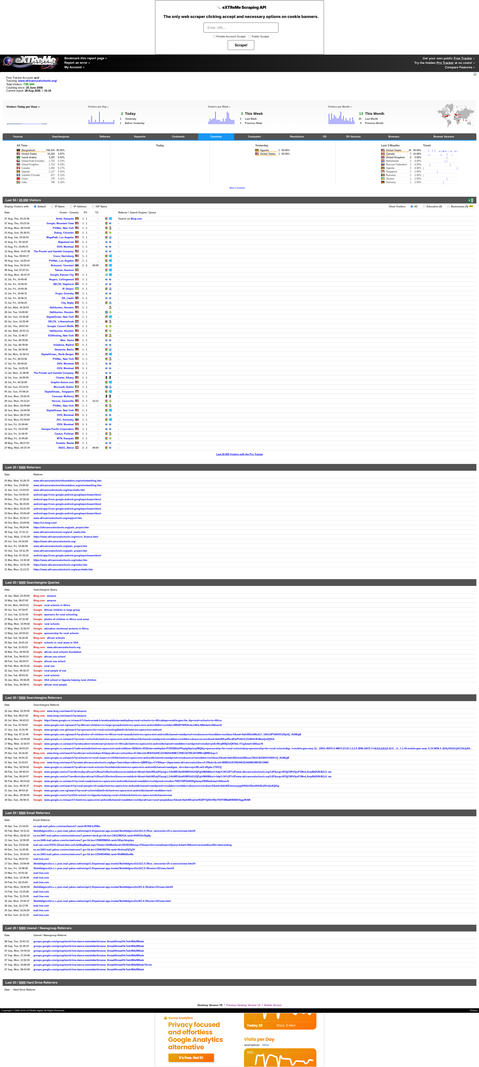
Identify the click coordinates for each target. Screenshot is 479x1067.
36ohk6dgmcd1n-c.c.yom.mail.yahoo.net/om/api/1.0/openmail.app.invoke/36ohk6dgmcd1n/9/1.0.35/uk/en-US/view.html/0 (103, 887)
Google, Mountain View (60, 223)
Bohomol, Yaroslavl (62, 265)
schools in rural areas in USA (61, 642)
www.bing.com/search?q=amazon (66, 711)
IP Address (79, 206)
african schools (56, 638)
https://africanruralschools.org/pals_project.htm (61, 527)
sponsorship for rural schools (61, 633)
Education (434, 206)
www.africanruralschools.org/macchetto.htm (59, 490)
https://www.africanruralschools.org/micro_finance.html (65, 536)
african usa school (54, 656)
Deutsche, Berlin (64, 349)
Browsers (393, 136)
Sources (18, 136)
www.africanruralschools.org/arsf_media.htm (59, 532)
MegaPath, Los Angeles (60, 237)
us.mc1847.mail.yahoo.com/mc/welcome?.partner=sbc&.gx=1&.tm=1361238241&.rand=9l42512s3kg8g (92, 835)
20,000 (23, 200)
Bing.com (136, 218)
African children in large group (62, 609)
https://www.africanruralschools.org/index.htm (60, 560)
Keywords (140, 136)
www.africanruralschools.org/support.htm (57, 518)
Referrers (105, 136)
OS (325, 136)
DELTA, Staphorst (63, 284)
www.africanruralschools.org (63, 647)
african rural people (55, 684)
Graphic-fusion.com (62, 382)
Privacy (474, 1010)
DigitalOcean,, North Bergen (57, 354)
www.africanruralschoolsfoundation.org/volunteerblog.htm (67, 480)
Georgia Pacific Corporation (57, 429)
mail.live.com (41, 859)
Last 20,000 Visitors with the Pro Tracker (239, 454)
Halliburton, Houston (62, 307)
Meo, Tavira (67, 340)
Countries (216, 136)
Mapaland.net (66, 242)
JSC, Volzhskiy (65, 419)
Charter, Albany (65, 377)
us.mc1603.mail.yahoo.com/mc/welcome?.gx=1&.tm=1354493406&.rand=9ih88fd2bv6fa (83, 854)
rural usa (49, 666)
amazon (51, 595)
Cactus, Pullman (64, 433)
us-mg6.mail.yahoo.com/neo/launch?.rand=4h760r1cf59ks (66, 826)
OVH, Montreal (65, 246)
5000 (22, 467)
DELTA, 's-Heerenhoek (61, 321)
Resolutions (297, 136)
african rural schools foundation (62, 652)
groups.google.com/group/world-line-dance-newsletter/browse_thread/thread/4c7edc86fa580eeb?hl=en (92, 964)
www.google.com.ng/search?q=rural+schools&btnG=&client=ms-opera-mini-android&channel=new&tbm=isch (108, 790)
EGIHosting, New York (61, 335)
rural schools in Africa (57, 605)
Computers (254, 136)
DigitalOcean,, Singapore (59, 391)
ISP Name (101, 206)
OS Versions (353, 136)
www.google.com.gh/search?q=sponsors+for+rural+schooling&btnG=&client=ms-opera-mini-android (102, 729)
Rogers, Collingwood (61, 279)
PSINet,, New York (63, 228)
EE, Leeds (68, 298)
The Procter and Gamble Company (54, 251)
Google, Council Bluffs (60, 326)
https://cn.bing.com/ (45, 522)
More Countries (237, 188)
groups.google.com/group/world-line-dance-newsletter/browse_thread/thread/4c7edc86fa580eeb (88, 941)
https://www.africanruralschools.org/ (54, 541)
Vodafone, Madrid (63, 345)
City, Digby (67, 302)
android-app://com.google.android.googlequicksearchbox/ (67, 494)
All (415, 206)
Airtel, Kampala (65, 218)
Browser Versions (444, 136)
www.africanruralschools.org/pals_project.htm (60, 546)
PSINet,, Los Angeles (61, 260)
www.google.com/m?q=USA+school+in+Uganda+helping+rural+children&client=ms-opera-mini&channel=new (108, 795)
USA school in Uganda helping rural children (70, 680)
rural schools (52, 624)
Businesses (459, 206)
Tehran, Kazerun (64, 270)
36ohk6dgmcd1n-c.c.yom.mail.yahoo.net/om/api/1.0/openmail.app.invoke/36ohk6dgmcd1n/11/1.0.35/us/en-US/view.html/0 (103, 868)
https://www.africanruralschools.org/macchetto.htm (63, 569)
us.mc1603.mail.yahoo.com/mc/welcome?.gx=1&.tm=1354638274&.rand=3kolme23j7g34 (84, 849)
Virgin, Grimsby (64, 293)
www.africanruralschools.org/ (37, 80)
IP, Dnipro (68, 288)
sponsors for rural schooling (60, 614)
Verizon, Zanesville (63, 401)
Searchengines (60, 136)
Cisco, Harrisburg (63, 256)
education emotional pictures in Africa (66, 628)
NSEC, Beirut (66, 447)
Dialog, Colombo (64, 232)
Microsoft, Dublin (64, 387)
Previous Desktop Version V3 (243, 1005)
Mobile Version (273, 1005)
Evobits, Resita (65, 443)
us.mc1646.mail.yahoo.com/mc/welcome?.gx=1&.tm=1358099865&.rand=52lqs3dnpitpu (83, 840)
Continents (178, 136)
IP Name (59, 206)
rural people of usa (55, 670)
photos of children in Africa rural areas (66, 619)
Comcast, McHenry (63, 396)
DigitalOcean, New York (60, 316)
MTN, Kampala (65, 438)
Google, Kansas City (62, 274)
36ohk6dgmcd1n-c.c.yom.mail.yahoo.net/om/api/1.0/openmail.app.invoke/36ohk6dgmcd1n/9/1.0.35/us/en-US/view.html (102, 901)
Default (41, 206)
